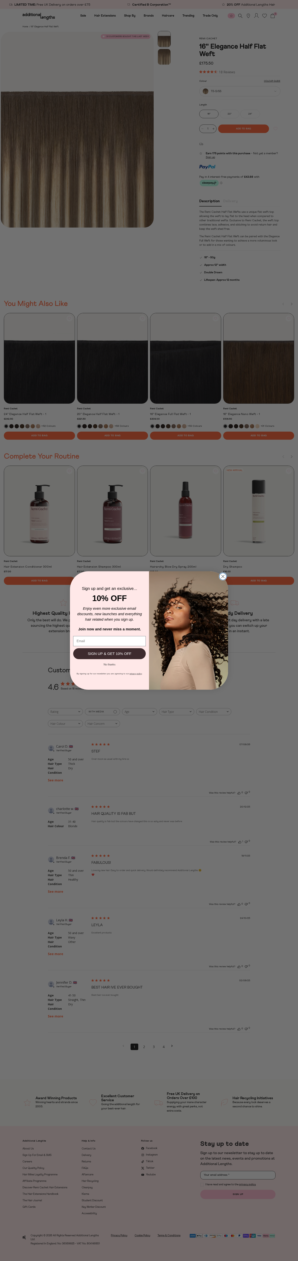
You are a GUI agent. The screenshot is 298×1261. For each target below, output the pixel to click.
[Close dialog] (222, 576)
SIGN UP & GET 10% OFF (109, 654)
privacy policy (136, 674)
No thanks (110, 664)
